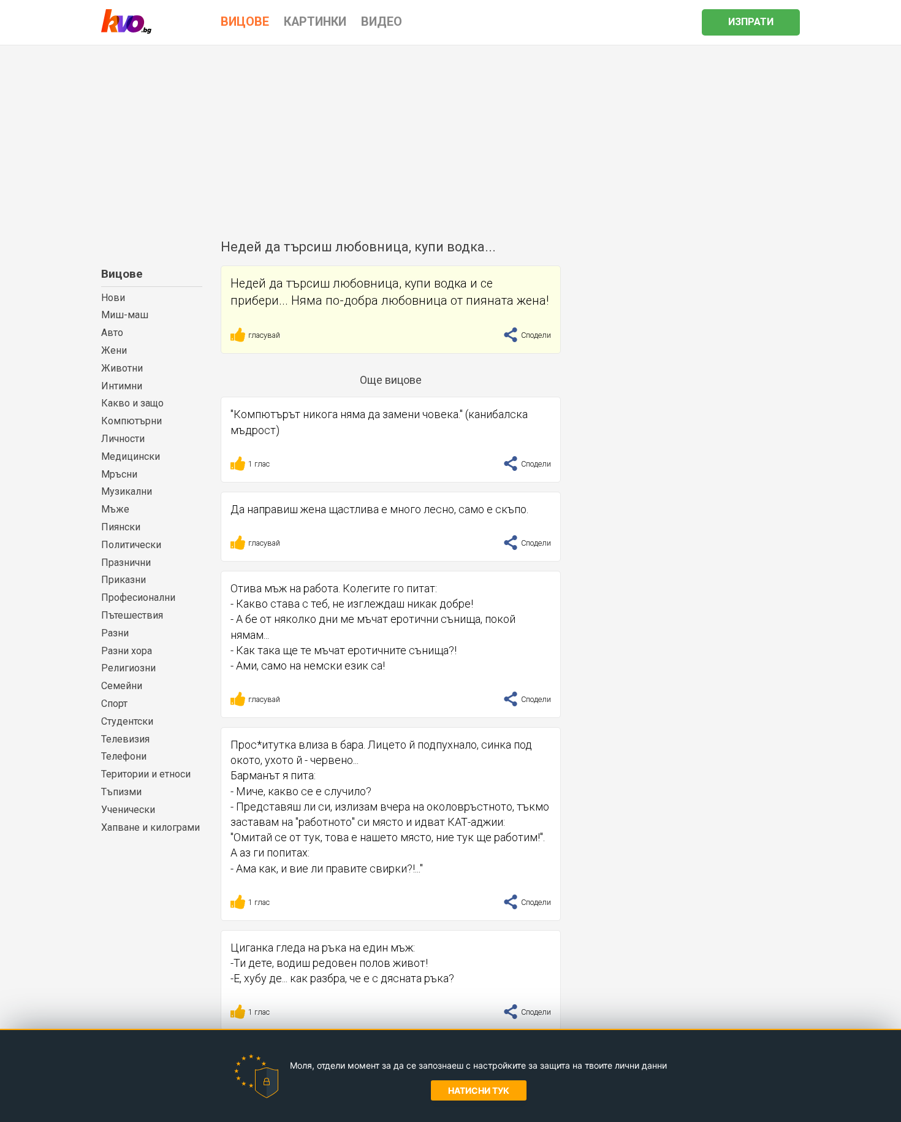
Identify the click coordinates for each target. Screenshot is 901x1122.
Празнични (126, 562)
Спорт (114, 703)
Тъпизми (121, 792)
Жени (114, 350)
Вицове (122, 274)
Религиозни (128, 668)
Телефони (123, 756)
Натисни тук (478, 1090)
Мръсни (119, 474)
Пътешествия (132, 615)
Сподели (535, 335)
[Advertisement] (450, 137)
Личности (123, 439)
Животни (122, 368)
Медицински (130, 456)
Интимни (121, 386)
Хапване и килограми (150, 827)
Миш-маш (124, 315)
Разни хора (126, 651)
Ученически (128, 809)
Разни (115, 633)
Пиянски (120, 527)
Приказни (123, 580)
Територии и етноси (146, 774)
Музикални (126, 491)
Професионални (138, 597)
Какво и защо (132, 403)
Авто (112, 332)
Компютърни (131, 421)
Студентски (127, 721)
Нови (113, 297)
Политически (131, 545)
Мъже (115, 509)
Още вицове (391, 379)
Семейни (121, 686)
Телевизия (125, 739)
